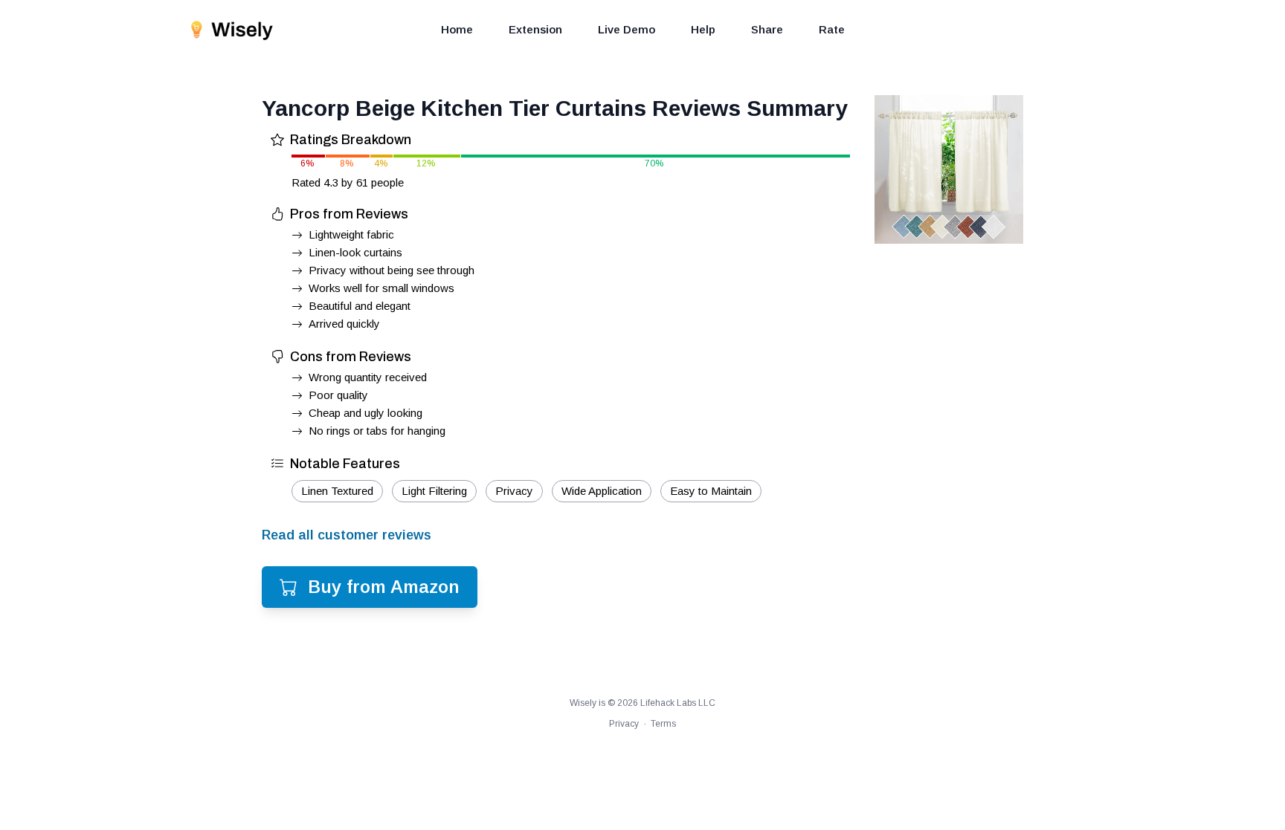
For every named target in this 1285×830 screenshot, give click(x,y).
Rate (832, 29)
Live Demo (626, 29)
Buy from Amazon (384, 587)
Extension (535, 29)
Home (457, 29)
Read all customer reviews (346, 535)
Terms (663, 724)
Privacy (624, 724)
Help (703, 29)
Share (767, 29)
